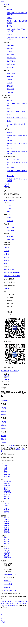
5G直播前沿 (7, 552)
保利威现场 (7, 476)
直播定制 (6, 496)
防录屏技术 (7, 494)
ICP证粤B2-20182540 (6, 601)
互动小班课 (7, 491)
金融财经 (6, 505)
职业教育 (6, 503)
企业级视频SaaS (10, 445)
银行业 (5, 507)
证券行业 (6, 509)
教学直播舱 (7, 474)
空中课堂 (6, 517)
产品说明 (3, 408)
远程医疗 (6, 512)
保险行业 (6, 511)
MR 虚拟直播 (7, 481)
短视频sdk (6, 489)
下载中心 (6, 539)
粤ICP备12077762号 (17, 601)
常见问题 (3, 414)
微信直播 (6, 525)
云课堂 (5, 469)
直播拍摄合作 (7, 557)
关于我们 (6, 548)
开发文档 (3, 411)
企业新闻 (6, 550)
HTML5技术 (7, 487)
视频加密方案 (7, 492)
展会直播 (6, 523)
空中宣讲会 (7, 532)
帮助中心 (6, 537)
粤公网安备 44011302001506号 (18, 603)
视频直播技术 (13, 447)
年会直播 (6, 529)
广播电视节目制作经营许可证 (9, 605)
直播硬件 (6, 498)
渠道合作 (6, 556)
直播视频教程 (4, 400)
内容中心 (6, 186)
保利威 (2, 1)
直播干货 (6, 543)
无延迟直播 (7, 485)
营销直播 (6, 521)
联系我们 (6, 554)
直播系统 (18, 449)
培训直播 (6, 519)
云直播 (5, 467)
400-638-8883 (4, 371)
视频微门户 (7, 483)
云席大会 (6, 527)
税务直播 (6, 531)
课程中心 (6, 541)
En (8, 371)
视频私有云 (7, 472)
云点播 (5, 465)
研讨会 (5, 471)
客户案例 (6, 184)
